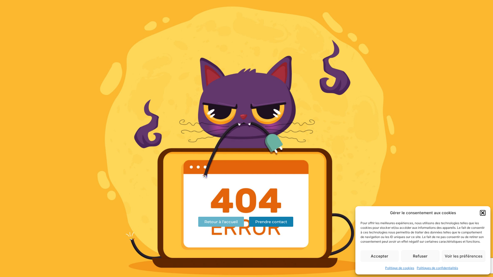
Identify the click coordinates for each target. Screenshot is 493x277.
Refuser (420, 256)
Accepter (379, 256)
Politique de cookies (399, 268)
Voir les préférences (463, 256)
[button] (482, 212)
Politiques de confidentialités (437, 268)
